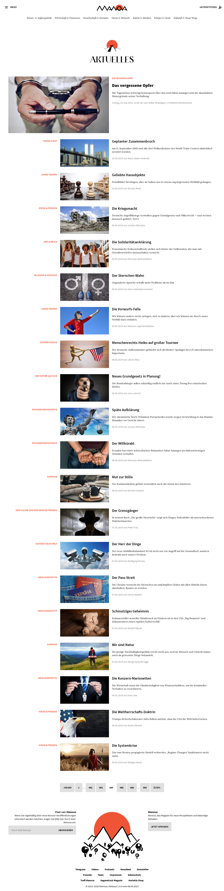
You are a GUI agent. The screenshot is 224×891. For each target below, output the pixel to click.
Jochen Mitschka (136, 225)
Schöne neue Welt (46, 543)
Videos (95, 869)
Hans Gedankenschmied (140, 289)
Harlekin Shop (136, 880)
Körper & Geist (162, 17)
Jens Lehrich (134, 393)
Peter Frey (133, 527)
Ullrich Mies (134, 359)
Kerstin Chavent (136, 490)
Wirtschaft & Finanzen (67, 17)
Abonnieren (66, 830)
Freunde (87, 875)
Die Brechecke (48, 342)
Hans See (132, 695)
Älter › (157, 787)
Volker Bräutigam (157, 102)
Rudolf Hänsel (135, 628)
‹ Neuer (67, 787)
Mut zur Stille (122, 477)
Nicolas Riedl (134, 188)
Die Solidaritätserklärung (131, 242)
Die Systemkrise (124, 745)
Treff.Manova (87, 880)
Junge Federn (49, 174)
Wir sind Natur (123, 644)
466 (132, 787)
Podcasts (109, 869)
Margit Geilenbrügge (138, 661)
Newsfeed (125, 869)
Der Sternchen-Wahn (128, 275)
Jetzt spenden (159, 826)
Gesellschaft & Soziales (95, 17)
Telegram (80, 869)
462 (90, 787)
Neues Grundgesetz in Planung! (136, 376)
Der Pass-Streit (123, 577)
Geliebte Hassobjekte (128, 174)
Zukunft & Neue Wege (185, 17)
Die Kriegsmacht (124, 208)
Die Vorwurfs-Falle (126, 309)
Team (101, 875)
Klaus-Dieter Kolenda (138, 158)
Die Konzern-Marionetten (131, 678)
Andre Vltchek (135, 725)
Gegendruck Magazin (111, 880)
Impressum (116, 875)
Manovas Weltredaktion (140, 258)
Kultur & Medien (142, 17)
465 (121, 787)
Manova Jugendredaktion (141, 326)
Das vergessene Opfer (133, 85)
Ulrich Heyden (135, 594)
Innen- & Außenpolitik (39, 17)
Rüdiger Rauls (135, 762)
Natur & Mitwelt (121, 17)
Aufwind (52, 476)
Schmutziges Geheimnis (130, 611)
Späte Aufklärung (125, 409)
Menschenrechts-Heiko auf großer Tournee (145, 342)
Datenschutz (134, 875)
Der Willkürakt (123, 443)
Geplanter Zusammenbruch (133, 141)
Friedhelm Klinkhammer (179, 102)
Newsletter (143, 869)
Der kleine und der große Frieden (36, 510)
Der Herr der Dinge (126, 544)
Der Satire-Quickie (46, 375)
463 (101, 787)
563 (145, 787)
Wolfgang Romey (136, 561)
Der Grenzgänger (125, 510)
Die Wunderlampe (122, 78)
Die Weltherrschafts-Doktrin (133, 712)
